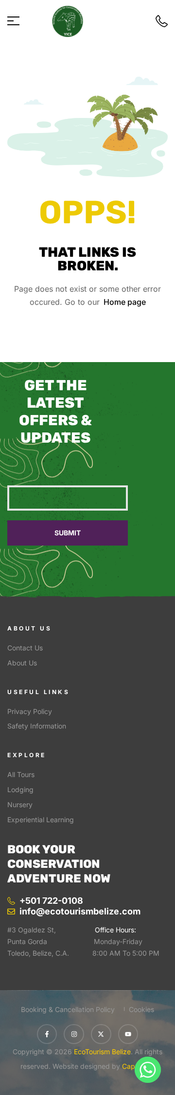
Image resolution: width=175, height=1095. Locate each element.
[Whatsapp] (148, 1070)
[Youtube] (128, 1034)
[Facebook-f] (47, 1034)
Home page (125, 302)
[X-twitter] (101, 1034)
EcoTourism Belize (101, 1051)
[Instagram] (74, 1034)
